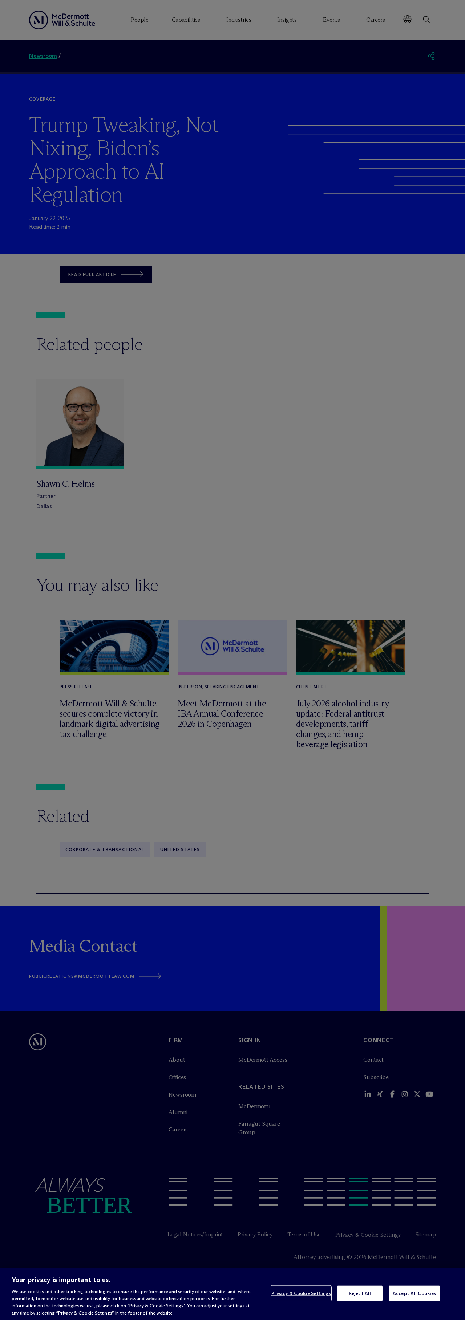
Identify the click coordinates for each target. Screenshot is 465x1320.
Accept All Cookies (414, 1293)
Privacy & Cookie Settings (301, 1293)
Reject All (360, 1293)
